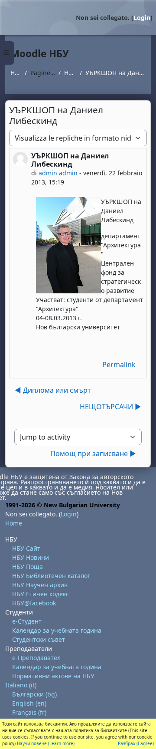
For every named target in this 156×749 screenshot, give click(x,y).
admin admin (58, 173)
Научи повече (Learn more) (46, 743)
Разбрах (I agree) (136, 743)
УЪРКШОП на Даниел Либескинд (115, 73)
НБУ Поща (27, 566)
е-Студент (27, 621)
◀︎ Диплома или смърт (53, 390)
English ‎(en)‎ (29, 703)
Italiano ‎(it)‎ (20, 685)
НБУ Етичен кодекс (40, 594)
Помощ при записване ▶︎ (93, 453)
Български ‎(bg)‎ (34, 694)
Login (141, 17)
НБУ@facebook (34, 603)
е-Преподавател (36, 658)
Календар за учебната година (56, 630)
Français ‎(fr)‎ (29, 712)
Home (15, 73)
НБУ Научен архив (40, 585)
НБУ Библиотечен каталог (51, 576)
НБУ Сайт (26, 548)
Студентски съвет (38, 639)
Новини (70, 73)
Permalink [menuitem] (119, 364)
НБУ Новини (30, 557)
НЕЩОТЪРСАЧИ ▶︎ (110, 406)
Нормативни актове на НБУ (53, 676)
